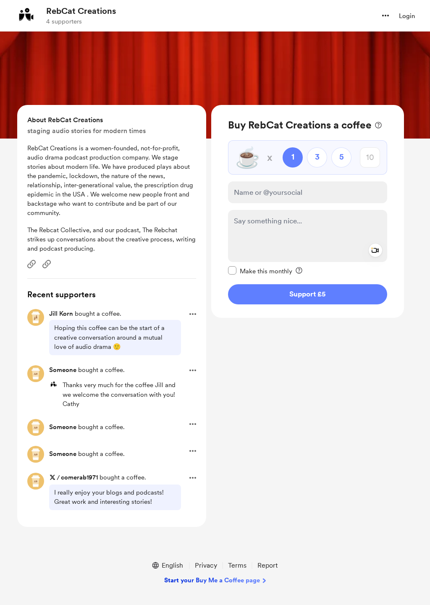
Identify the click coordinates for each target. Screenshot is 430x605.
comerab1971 (79, 477)
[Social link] (31, 264)
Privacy (206, 565)
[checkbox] (260, 270)
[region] (307, 211)
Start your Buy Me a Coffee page (212, 580)
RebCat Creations (81, 11)
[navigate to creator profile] (25, 15)
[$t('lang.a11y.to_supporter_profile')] (53, 385)
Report (267, 565)
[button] (385, 15)
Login (407, 16)
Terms (237, 565)
